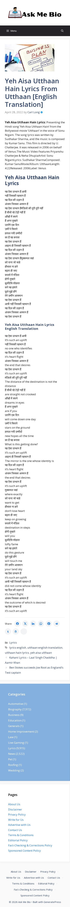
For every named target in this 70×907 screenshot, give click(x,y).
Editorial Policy (18, 840)
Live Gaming (16, 742)
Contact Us (15, 830)
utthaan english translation (44, 647)
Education (14, 720)
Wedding (14, 770)
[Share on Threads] (16, 631)
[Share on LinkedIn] (33, 624)
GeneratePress (52, 902)
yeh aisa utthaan (41, 652)
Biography (15, 709)
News (11, 754)
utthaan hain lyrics (17, 652)
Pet (10, 759)
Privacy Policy (17, 814)
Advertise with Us (19, 825)
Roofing (13, 765)
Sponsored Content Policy (24, 850)
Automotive (15, 704)
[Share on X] (25, 624)
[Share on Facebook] (17, 624)
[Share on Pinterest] (49, 624)
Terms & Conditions (21, 835)
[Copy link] (24, 631)
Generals (14, 726)
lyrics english (17, 647)
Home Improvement (21, 731)
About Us (14, 804)
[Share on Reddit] (56, 624)
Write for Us (16, 820)
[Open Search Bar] (62, 30)
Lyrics (13, 642)
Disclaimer (15, 809)
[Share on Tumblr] (8, 631)
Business (14, 715)
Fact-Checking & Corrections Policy (30, 845)
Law (10, 737)
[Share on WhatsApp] (41, 624)
